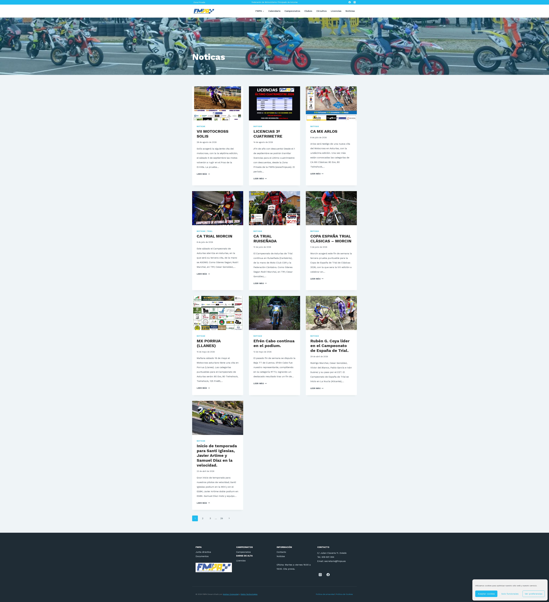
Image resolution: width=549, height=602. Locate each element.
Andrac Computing (231, 594)
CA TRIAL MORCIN (214, 236)
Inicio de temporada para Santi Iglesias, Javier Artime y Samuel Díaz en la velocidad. (217, 455)
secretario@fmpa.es (335, 561)
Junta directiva (203, 552)
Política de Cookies (344, 594)
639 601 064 (328, 557)
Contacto (281, 552)
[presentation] (217, 103)
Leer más (203, 174)
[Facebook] (349, 2)
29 (221, 518)
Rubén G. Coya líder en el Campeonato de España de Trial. (330, 346)
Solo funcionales (510, 594)
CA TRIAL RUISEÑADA (265, 238)
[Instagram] (354, 2)
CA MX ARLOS (323, 131)
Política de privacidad (325, 594)
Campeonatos (292, 11)
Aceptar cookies (486, 594)
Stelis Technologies (249, 594)
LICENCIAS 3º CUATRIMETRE (267, 134)
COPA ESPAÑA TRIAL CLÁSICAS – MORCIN (330, 238)
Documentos (202, 556)
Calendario (274, 11)
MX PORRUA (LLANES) (209, 343)
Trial (210, 231)
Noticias (350, 11)
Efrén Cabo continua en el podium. (274, 343)
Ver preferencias (533, 594)
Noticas (201, 126)
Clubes (308, 11)
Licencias (336, 11)
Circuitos (321, 11)
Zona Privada (199, 2)
